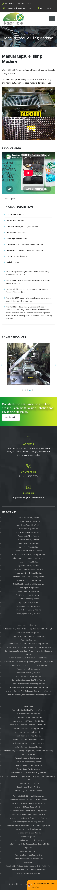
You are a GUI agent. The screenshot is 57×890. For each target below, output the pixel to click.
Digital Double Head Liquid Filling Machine (28, 584)
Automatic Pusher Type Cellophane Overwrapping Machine (28, 695)
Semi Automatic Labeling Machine (28, 595)
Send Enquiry (11, 417)
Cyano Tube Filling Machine (28, 562)
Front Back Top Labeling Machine (28, 610)
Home (24, 34)
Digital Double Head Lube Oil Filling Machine (28, 814)
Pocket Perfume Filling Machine (28, 669)
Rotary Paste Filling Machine (28, 536)
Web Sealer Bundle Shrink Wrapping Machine (28, 710)
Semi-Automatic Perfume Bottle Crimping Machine (28, 665)
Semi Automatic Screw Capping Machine (28, 717)
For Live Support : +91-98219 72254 (17, 3)
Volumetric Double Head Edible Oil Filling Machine (28, 800)
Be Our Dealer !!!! (46, 8)
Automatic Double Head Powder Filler (28, 859)
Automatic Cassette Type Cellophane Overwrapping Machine (28, 691)
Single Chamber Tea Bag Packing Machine (28, 840)
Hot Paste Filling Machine (28, 529)
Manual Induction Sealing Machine (28, 762)
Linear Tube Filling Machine (29, 547)
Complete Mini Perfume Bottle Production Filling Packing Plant (28, 866)
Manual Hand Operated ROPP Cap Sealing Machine (28, 725)
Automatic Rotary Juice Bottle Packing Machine (28, 870)
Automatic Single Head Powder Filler (28, 855)
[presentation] (1, 365)
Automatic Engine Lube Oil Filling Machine (28, 822)
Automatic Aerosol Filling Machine (28, 676)
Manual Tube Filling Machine (28, 540)
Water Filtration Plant (28, 640)
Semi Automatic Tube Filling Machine (28, 551)
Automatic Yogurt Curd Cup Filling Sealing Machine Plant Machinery (28, 751)
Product (32, 34)
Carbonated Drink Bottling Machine (28, 573)
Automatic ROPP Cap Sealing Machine (28, 732)
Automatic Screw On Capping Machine (28, 728)
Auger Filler (28, 848)
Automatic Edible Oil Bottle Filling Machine (28, 796)
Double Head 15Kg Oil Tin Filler (28, 787)
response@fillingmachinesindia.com (20, 8)
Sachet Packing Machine (28, 836)
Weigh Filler (28, 862)
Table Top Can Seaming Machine (28, 736)
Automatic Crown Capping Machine (29, 747)
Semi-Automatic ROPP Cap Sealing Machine (28, 721)
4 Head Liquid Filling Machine (28, 588)
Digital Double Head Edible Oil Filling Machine (28, 803)
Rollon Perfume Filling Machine (28, 672)
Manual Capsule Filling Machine (28, 873)
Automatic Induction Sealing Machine (28, 758)
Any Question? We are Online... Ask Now (44, 885)
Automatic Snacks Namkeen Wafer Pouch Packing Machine (28, 825)
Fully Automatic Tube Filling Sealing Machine (28, 554)
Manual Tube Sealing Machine (28, 543)
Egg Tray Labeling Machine (28, 602)
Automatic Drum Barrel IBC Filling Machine (28, 577)
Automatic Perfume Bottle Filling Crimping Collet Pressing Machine (28, 661)
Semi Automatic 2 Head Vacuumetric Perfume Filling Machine (28, 647)
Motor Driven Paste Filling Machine (28, 525)
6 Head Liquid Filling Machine (28, 591)
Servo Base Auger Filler (28, 851)
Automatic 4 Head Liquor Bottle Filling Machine (28, 773)
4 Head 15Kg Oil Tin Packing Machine (28, 791)
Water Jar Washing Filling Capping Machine (28, 636)
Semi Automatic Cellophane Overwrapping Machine (28, 687)
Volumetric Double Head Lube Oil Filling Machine (28, 811)
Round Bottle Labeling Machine (28, 606)
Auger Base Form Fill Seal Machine (28, 829)
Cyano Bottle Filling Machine (28, 565)
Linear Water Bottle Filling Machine (28, 632)
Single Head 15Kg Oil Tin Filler (29, 783)
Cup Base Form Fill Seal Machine (28, 833)
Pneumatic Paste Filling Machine (28, 521)
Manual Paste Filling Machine (28, 517)
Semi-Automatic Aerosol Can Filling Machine (28, 680)
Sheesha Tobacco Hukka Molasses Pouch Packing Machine (29, 844)
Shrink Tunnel (28, 706)
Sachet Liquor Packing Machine (28, 769)
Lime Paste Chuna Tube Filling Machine (28, 569)
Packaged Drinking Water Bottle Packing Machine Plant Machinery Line (28, 629)
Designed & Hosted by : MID (20, 884)
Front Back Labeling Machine (28, 599)
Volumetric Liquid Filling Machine (28, 580)
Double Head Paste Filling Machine (28, 532)
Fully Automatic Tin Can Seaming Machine (28, 743)
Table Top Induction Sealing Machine (28, 765)
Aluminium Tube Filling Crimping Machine (28, 558)
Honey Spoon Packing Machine (28, 613)
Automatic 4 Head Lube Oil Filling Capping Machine (28, 818)
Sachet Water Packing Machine (28, 625)
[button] (23, 390)
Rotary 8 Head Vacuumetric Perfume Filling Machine (28, 658)
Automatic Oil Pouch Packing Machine (28, 807)
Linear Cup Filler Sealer (28, 754)
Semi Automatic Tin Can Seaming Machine (28, 739)
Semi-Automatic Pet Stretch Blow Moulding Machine (28, 643)
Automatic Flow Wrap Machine (28, 714)
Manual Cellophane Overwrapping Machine (28, 684)
